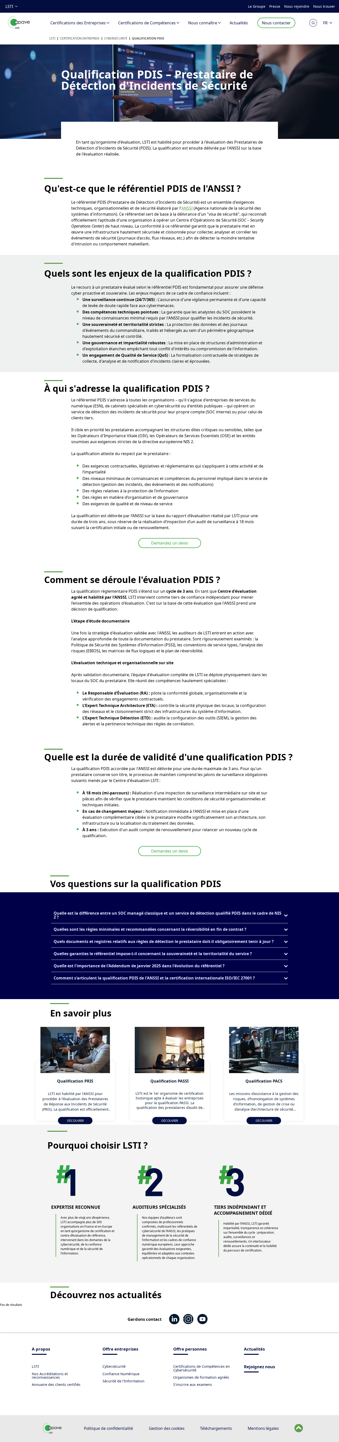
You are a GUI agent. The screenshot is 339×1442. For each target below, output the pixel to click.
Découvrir (75, 1120)
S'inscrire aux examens (192, 1384)
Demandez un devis (169, 543)
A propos (41, 1349)
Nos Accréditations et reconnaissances (50, 1375)
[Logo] (19, 28)
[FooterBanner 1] (52, 1432)
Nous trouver (324, 6)
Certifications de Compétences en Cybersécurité (201, 1368)
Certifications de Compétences (147, 23)
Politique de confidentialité (108, 1428)
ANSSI (187, 208)
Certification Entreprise (80, 38)
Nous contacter (276, 23)
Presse (274, 6)
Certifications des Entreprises (78, 23)
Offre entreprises (120, 1349)
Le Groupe (256, 6)
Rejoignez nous (259, 1367)
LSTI (9, 6)
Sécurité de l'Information (123, 1381)
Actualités (239, 23)
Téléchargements (216, 1428)
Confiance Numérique (120, 1373)
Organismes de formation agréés (201, 1377)
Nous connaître (202, 23)
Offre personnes (190, 1349)
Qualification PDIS (148, 38)
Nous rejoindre (296, 6)
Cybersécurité (115, 38)
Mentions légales (263, 1428)
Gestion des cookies (166, 1428)
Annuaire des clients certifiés (56, 1384)
